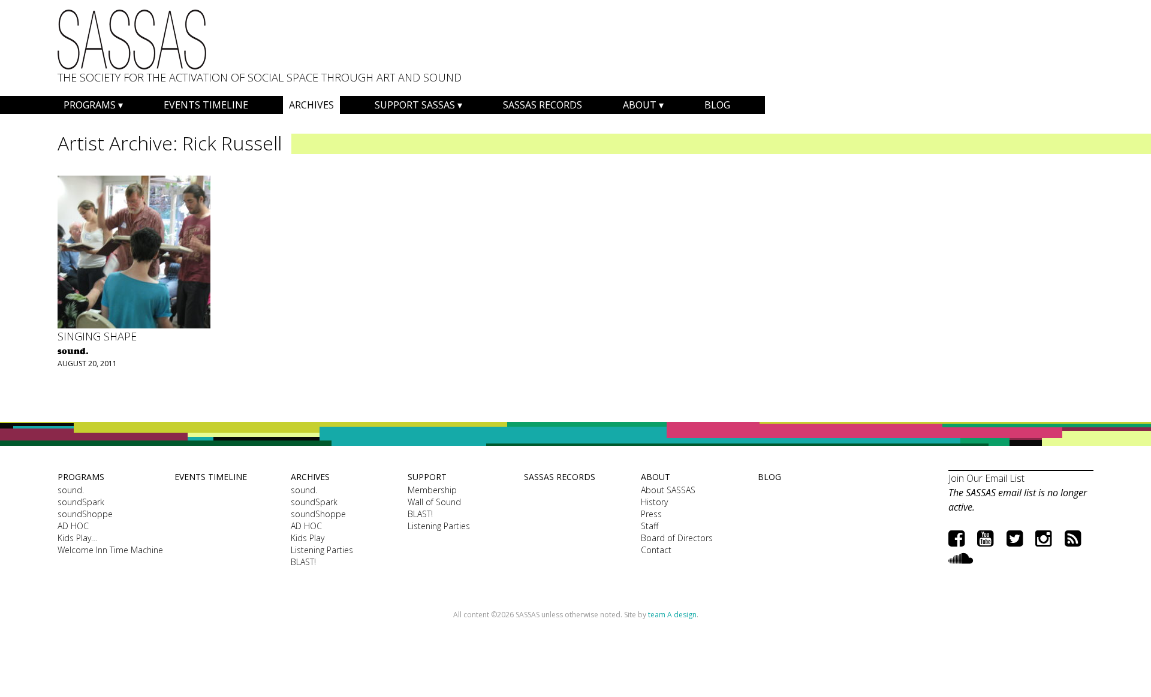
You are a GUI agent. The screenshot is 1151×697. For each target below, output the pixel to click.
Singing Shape (97, 336)
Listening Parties (322, 550)
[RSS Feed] (1073, 538)
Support (427, 476)
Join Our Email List (986, 478)
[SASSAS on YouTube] (985, 538)
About (639, 104)
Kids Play (307, 538)
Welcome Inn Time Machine (110, 550)
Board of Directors (677, 538)
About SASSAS (668, 490)
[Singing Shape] (134, 252)
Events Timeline (206, 104)
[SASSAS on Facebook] (956, 538)
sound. (71, 490)
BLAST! (303, 562)
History (654, 502)
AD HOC (73, 526)
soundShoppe (85, 514)
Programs (90, 104)
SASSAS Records (542, 104)
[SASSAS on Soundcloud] (960, 558)
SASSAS (132, 40)
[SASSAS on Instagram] (1043, 538)
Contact (656, 550)
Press (651, 514)
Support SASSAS (415, 104)
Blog (717, 104)
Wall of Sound (434, 502)
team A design (672, 615)
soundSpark (81, 502)
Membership (432, 490)
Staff (649, 526)
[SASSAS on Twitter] (1015, 538)
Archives (311, 104)
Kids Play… (77, 538)
